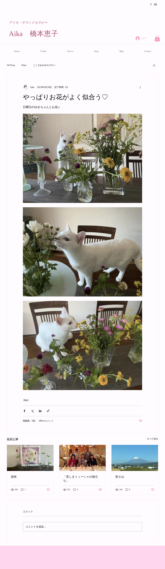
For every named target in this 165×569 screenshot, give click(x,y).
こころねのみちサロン (44, 65)
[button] (157, 38)
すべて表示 (152, 439)
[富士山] (135, 458)
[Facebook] (151, 4)
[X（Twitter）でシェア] (32, 410)
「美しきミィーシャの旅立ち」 (80, 478)
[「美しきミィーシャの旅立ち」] (82, 458)
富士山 (119, 476)
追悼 (14, 476)
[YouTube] (155, 4)
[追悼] (30, 458)
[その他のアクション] (140, 87)
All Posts (11, 65)
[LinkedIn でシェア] (40, 410)
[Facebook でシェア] (24, 410)
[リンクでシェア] (48, 410)
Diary (24, 65)
